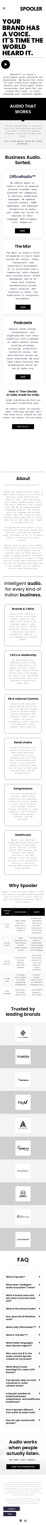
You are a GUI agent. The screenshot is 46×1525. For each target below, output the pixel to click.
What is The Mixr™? (17, 1335)
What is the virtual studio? (21, 1308)
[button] (4, 8)
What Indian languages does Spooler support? (19, 1344)
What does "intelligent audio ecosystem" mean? (20, 1286)
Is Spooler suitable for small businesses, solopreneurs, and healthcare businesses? (23, 1397)
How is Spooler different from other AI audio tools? (21, 1411)
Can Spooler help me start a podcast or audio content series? (21, 1383)
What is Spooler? (15, 1276)
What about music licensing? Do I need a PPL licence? (20, 1369)
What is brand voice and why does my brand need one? (20, 1298)
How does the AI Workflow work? (20, 1318)
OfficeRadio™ (22, 176)
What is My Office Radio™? (21, 1327)
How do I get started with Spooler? (20, 1422)
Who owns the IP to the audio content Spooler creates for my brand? (19, 1356)
